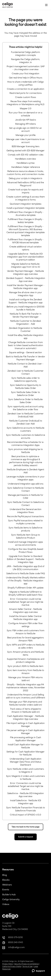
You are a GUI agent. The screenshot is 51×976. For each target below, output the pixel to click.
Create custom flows (25, 97)
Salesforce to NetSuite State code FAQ (25, 574)
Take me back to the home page (26, 827)
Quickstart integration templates (25, 204)
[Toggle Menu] (46, 5)
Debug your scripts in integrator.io (25, 179)
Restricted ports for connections (25, 93)
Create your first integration (25, 74)
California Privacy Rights (11, 966)
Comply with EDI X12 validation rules (25, 155)
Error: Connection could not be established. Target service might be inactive (25, 602)
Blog (4, 875)
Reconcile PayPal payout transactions (25, 517)
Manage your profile (26, 135)
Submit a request (25, 837)
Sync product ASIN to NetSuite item (25, 666)
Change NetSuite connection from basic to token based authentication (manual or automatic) (25, 345)
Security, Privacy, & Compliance (26, 964)
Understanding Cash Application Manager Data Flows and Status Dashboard (25, 762)
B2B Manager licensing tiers (25, 147)
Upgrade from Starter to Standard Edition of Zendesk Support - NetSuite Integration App (25, 559)
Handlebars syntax (26, 163)
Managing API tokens (25, 124)
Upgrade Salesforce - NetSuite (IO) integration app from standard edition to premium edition (25, 257)
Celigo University (11, 900)
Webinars (7, 885)
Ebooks (5, 880)
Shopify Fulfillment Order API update (25, 588)
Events (5, 890)
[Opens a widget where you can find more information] (38, 971)
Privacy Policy (7, 964)
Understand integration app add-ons (25, 484)
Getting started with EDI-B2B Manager (25, 151)
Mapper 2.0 (25, 109)
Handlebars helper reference (25, 167)
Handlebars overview (25, 159)
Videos (5, 904)
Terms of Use (27, 966)
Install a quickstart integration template (25, 208)
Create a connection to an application (25, 89)
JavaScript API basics (25, 120)
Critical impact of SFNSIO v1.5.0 (25, 815)
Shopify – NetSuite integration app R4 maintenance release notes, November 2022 (25, 688)
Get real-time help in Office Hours (25, 78)
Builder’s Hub (9, 895)
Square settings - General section (25, 353)
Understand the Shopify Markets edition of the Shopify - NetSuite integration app (25, 581)
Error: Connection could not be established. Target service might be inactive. (25, 786)
